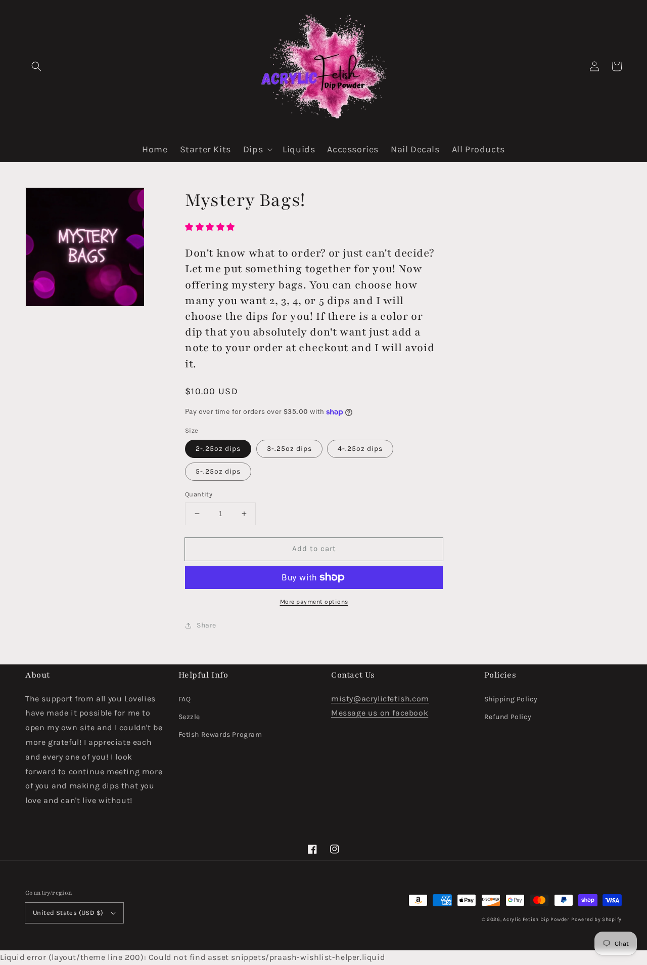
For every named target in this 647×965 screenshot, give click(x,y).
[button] (36, 66)
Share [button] (206, 625)
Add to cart (314, 548)
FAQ (184, 699)
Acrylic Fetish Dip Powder (536, 919)
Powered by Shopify (596, 919)
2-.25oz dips (218, 448)
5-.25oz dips (218, 471)
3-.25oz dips (289, 448)
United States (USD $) (68, 912)
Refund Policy (508, 716)
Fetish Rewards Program (220, 734)
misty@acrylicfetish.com (380, 698)
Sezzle (189, 716)
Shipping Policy (511, 699)
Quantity (198, 494)
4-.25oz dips (360, 448)
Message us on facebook (379, 713)
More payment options (314, 601)
